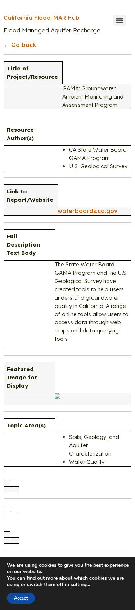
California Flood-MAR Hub (42, 17)
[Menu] (119, 20)
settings (80, 584)
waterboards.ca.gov (87, 210)
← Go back (20, 44)
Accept (21, 598)
